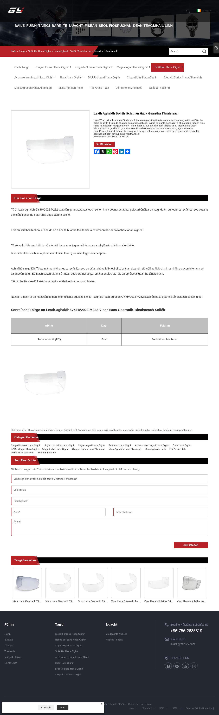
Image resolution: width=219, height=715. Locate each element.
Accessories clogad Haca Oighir (152, 445)
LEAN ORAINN (179, 658)
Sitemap (146, 708)
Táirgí (22, 51)
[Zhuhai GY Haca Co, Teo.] (16, 13)
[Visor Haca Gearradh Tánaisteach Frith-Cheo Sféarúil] (93, 582)
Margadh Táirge (13, 657)
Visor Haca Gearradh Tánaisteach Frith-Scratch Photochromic (28, 601)
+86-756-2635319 (186, 630)
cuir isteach (190, 545)
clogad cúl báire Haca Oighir (59, 445)
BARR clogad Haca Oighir (25, 449)
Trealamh (9, 651)
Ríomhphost (177, 639)
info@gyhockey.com (182, 644)
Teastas (8, 645)
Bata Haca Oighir (182, 445)
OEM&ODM (10, 663)
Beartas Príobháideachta (199, 708)
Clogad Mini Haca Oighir (55, 449)
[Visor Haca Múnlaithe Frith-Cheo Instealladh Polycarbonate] (158, 582)
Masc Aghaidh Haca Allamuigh (125, 449)
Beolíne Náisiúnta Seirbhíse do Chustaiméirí (189, 625)
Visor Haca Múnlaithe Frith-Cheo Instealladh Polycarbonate (159, 601)
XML (174, 708)
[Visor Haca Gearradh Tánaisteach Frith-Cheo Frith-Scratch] (126, 582)
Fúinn (7, 633)
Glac (62, 707)
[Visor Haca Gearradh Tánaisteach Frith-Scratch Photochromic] (27, 582)
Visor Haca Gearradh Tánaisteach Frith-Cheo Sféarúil (94, 601)
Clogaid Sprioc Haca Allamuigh (88, 449)
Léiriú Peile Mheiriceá (22, 452)
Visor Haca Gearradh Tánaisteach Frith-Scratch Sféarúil (61, 601)
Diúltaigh (46, 707)
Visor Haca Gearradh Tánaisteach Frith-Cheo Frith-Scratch (126, 601)
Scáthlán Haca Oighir (39, 51)
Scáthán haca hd (47, 452)
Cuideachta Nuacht (116, 633)
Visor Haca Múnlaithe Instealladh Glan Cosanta (192, 601)
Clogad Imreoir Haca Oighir (26, 445)
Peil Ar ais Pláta (177, 449)
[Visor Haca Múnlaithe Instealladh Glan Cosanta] (191, 582)
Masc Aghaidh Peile (155, 449)
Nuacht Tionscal (114, 639)
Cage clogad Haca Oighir (91, 445)
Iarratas (8, 639)
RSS (161, 708)
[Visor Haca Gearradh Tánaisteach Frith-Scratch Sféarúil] (60, 582)
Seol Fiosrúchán (104, 144)
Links (131, 708)
